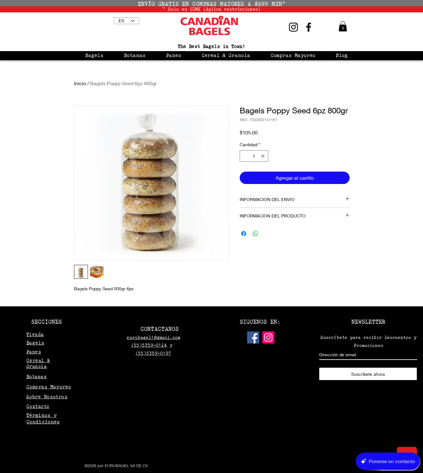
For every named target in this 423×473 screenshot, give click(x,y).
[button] (342, 26)
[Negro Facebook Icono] (309, 27)
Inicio (80, 83)
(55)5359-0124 (149, 345)
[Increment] (263, 156)
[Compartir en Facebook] (243, 233)
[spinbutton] (253, 156)
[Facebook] (253, 337)
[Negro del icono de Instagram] (293, 27)
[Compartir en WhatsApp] (255, 233)
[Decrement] (244, 156)
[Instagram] (268, 337)
